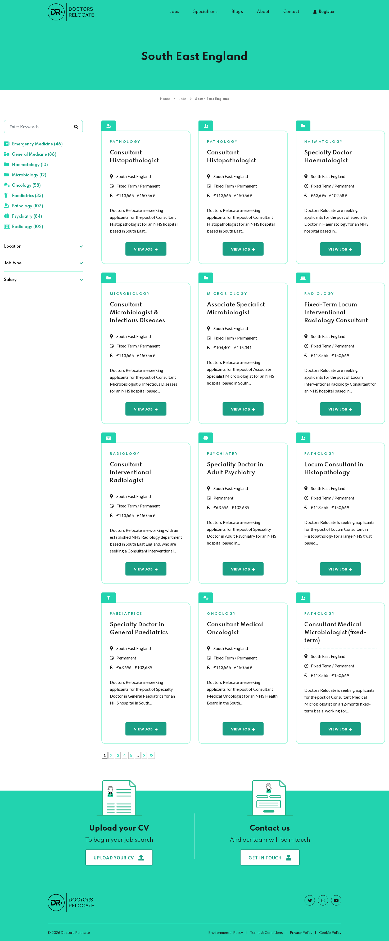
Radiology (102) (27, 227)
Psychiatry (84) (27, 217)
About (263, 12)
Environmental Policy (226, 932)
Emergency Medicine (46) (37, 144)
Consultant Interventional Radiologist (130, 473)
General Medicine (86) (34, 155)
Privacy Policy (301, 932)
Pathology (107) (27, 206)
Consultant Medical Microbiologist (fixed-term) (335, 633)
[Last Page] (151, 755)
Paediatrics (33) (27, 196)
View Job (143, 249)
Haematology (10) (30, 165)
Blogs (237, 12)
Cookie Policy (330, 932)
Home (165, 99)
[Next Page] (144, 755)
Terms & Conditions (266, 932)
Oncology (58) (26, 186)
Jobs (174, 12)
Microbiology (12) (29, 175)
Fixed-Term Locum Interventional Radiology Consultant (336, 313)
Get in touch (265, 858)
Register (327, 12)
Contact (291, 12)
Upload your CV (114, 858)
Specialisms (205, 12)
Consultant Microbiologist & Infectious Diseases (137, 313)
